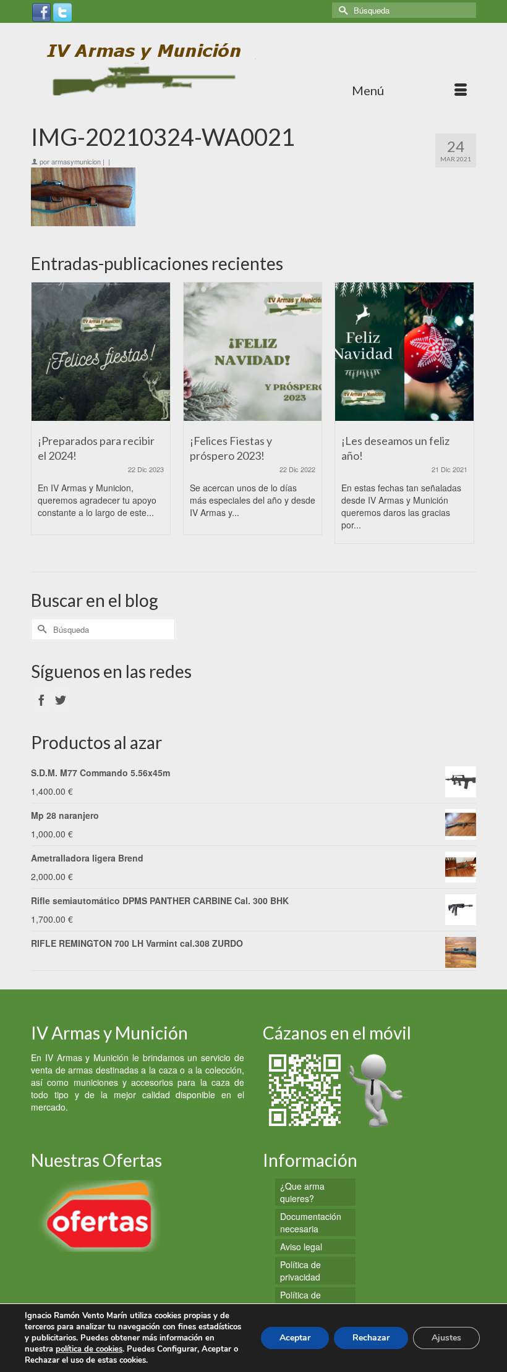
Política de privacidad (300, 1270)
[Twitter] (62, 11)
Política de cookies (300, 1301)
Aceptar (294, 1338)
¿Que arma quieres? (302, 1192)
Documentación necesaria (310, 1222)
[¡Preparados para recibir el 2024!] (101, 351)
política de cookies (89, 1349)
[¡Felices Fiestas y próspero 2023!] (253, 351)
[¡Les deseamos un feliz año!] (404, 351)
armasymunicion (76, 161)
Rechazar (371, 1338)
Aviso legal (301, 1246)
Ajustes (446, 1338)
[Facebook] (41, 11)
